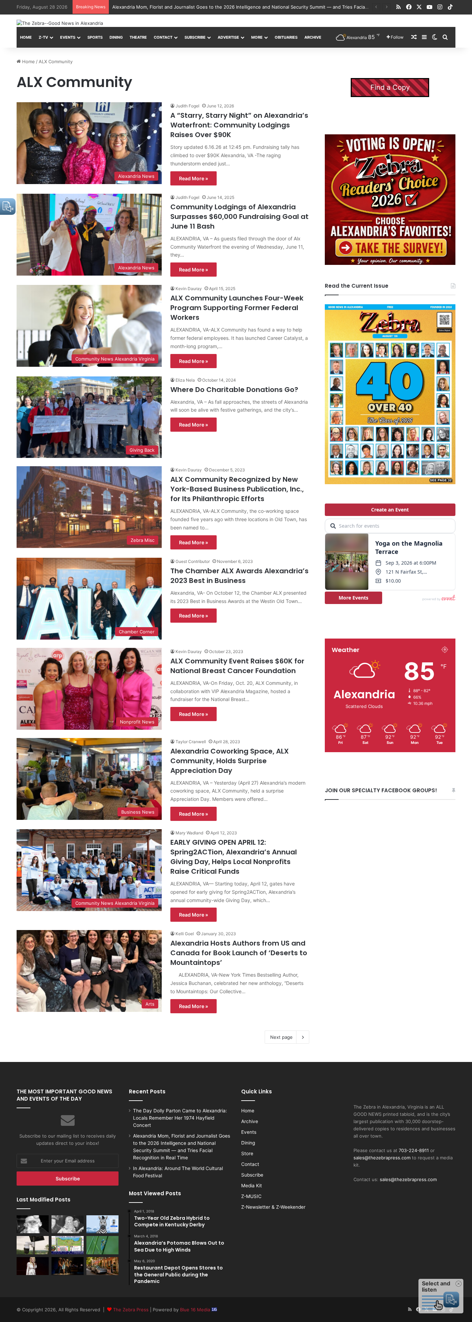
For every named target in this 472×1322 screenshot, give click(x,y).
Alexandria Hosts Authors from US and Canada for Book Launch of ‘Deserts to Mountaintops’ (238, 952)
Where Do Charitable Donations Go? (234, 389)
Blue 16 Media (195, 1309)
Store (247, 1153)
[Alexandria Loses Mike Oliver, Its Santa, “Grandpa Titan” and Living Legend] (33, 1224)
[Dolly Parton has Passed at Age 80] (33, 1266)
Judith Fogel (187, 105)
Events (67, 37)
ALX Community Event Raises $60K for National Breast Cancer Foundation (237, 666)
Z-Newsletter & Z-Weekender (273, 1207)
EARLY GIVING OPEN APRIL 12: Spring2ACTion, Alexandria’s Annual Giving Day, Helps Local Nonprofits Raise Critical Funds (233, 856)
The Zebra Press (131, 1309)
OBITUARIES (286, 37)
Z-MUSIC (251, 1196)
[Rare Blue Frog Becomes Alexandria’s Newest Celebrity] (102, 1245)
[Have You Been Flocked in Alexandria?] (33, 1245)
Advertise (228, 37)
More (257, 37)
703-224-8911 (414, 1150)
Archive (312, 37)
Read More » (193, 178)
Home (26, 37)
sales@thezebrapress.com (381, 1157)
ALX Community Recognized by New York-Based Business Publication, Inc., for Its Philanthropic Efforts (237, 489)
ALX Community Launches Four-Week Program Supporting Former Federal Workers (236, 307)
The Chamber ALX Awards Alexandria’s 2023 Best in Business (239, 575)
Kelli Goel (185, 933)
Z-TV (43, 37)
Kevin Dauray (189, 288)
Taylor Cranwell (191, 741)
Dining (116, 37)
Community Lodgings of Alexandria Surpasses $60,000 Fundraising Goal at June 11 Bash (239, 216)
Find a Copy (390, 87)
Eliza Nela (185, 380)
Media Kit (251, 1185)
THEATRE (138, 37)
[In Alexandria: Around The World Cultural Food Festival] (67, 1245)
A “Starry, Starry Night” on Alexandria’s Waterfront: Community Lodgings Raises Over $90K (239, 125)
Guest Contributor (193, 561)
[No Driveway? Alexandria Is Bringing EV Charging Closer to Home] (102, 1266)
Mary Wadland (189, 832)
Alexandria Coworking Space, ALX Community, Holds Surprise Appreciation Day (229, 760)
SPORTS (95, 37)
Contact (163, 37)
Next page (281, 1037)
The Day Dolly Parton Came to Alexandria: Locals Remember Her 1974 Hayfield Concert (180, 1118)
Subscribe (195, 37)
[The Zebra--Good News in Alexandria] (60, 23)
